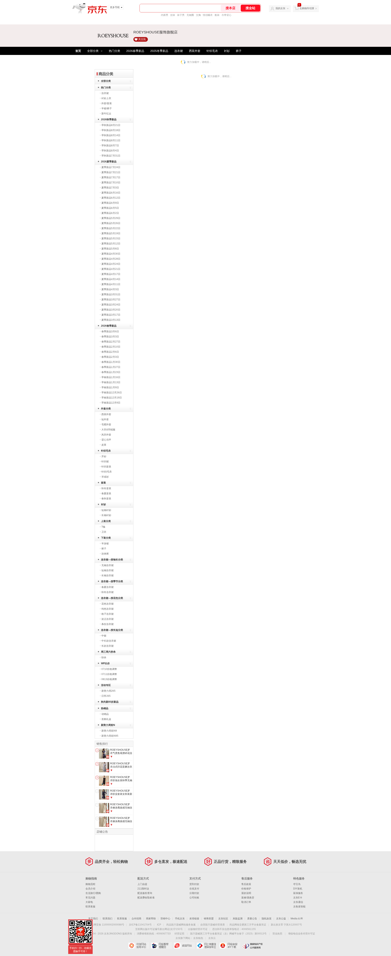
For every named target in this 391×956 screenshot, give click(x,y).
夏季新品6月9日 (110, 202)
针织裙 (105, 461)
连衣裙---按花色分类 (112, 598)
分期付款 (194, 893)
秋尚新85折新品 (110, 701)
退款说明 (246, 893)
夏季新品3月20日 (110, 309)
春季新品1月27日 (110, 367)
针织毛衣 (212, 51)
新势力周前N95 (109, 735)
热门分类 (114, 51)
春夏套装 (106, 493)
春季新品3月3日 (110, 336)
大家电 (89, 902)
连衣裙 (178, 51)
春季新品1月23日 (110, 372)
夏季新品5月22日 (110, 228)
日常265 (106, 696)
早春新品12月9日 (110, 402)
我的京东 (280, 8)
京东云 (212, 938)
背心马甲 (106, 439)
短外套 (105, 419)
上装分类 (106, 521)
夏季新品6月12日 (110, 197)
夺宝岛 (297, 884)
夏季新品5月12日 (110, 243)
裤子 (239, 51)
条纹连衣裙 (107, 624)
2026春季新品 (135, 51)
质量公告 (252, 918)
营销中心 (165, 918)
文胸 (198, 15)
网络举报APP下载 (229, 945)
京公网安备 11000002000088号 (106, 924)
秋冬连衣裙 (107, 592)
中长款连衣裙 (108, 640)
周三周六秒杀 (108, 651)
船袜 (217, 15)
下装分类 (106, 537)
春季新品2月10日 (110, 346)
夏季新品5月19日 (110, 233)
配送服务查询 (144, 893)
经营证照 (179, 933)
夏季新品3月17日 (110, 314)
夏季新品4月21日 (110, 269)
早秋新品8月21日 (110, 125)
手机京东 (180, 918)
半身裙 (105, 543)
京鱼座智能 (299, 906)
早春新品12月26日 (111, 392)
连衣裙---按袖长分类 (112, 559)
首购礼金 (106, 719)
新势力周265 (108, 690)
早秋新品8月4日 (110, 150)
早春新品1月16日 (110, 377)
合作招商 (136, 918)
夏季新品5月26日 (110, 223)
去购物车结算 (307, 8)
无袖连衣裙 (107, 565)
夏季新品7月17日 (110, 177)
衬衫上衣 (106, 98)
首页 (78, 51)
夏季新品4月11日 (110, 284)
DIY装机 (297, 888)
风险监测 (238, 918)
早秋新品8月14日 (110, 135)
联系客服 (90, 906)
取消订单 (246, 902)
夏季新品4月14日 (110, 279)
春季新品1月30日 (110, 362)
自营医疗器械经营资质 (212, 924)
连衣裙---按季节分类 (112, 581)
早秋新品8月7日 (110, 145)
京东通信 (298, 902)
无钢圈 (190, 15)
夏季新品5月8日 (110, 248)
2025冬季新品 (159, 51)
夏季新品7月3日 (110, 187)
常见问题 (90, 897)
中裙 (103, 635)
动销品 (105, 714)
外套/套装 (106, 103)
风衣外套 (106, 434)
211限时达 (143, 888)
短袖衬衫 (106, 510)
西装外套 (194, 51)
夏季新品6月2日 (110, 213)
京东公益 (281, 918)
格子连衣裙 (107, 614)
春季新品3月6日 (110, 331)
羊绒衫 (105, 476)
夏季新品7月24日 (110, 167)
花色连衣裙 (107, 603)
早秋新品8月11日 (110, 140)
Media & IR (297, 918)
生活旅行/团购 (93, 893)
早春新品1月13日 (110, 382)
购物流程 (90, 884)
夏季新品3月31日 (110, 294)
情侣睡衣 (208, 15)
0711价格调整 (109, 674)
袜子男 (181, 15)
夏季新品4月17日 (110, 274)
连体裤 (105, 553)
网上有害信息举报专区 (207, 945)
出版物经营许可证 (198, 929)
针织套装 (106, 466)
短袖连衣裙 (107, 570)
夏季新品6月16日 (110, 192)
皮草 (103, 444)
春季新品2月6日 (110, 351)
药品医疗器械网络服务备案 (181, 924)
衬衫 (227, 51)
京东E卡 (297, 897)
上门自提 (142, 884)
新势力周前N (108, 725)
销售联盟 (209, 918)
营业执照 (277, 933)
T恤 (103, 526)
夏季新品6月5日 (110, 208)
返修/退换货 (247, 897)
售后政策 (246, 884)
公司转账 (194, 897)
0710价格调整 (109, 669)
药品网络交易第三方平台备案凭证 (248, 924)
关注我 (142, 39)
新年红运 (106, 113)
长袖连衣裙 (107, 575)
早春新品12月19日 (111, 397)
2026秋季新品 (108, 119)
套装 (103, 482)
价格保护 (246, 888)
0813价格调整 (109, 679)
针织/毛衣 (106, 471)
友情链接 (194, 918)
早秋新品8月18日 (110, 130)
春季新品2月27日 (110, 341)
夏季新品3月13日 (110, 319)
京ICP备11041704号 (140, 924)
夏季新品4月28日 (110, 258)
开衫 (103, 456)
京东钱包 (198, 938)
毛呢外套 (106, 424)
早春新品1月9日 (110, 387)
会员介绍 (90, 888)
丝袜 (172, 15)
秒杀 (103, 657)
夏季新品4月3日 (110, 289)
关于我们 (93, 918)
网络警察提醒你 (161, 945)
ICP (159, 924)
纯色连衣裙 (107, 608)
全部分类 (93, 51)
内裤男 (164, 15)
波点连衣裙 (107, 619)
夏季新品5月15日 (110, 238)
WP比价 (105, 663)
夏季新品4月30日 (110, 253)
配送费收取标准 (146, 897)
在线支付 (194, 888)
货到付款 (194, 884)
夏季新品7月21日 (110, 172)
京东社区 (223, 918)
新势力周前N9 (109, 730)
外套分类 (106, 408)
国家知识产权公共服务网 (252, 945)
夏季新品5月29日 (110, 218)
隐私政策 (266, 918)
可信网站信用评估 (138, 945)
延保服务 (298, 893)
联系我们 (107, 918)
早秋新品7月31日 (110, 155)
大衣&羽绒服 (108, 429)
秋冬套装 (106, 488)
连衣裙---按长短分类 (112, 630)
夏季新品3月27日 (110, 299)
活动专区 (106, 685)
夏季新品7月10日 (110, 182)
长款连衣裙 (107, 645)
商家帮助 (151, 918)
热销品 (104, 708)
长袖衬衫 (106, 515)
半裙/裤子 (106, 108)
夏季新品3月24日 (110, 304)
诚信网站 (184, 945)
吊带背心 (226, 15)
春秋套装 (106, 498)
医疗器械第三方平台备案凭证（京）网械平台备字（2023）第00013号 (228, 933)
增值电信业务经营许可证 (301, 933)
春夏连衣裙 (107, 587)
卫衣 (103, 532)
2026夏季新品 (108, 161)
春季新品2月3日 (110, 356)
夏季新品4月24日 (110, 264)
